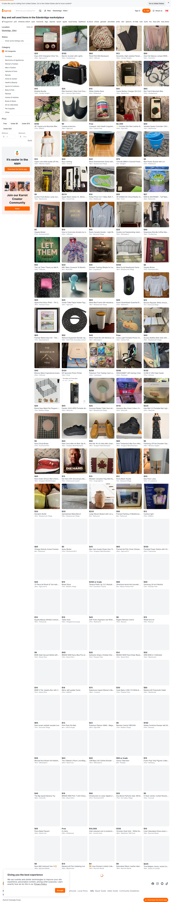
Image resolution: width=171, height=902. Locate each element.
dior (122, 22)
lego (46, 22)
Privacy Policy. (40, 884)
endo (118, 22)
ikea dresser (166, 22)
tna (150, 22)
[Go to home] (6, 10)
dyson (59, 22)
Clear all (30, 27)
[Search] (40, 10)
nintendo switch (24, 22)
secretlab (111, 22)
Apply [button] (30, 140)
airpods (52, 22)
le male (135, 22)
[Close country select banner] (168, 2)
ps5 (15, 22)
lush (141, 22)
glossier (103, 22)
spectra (128, 22)
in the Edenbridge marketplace (46, 17)
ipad (33, 22)
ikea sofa (156, 22)
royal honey (72, 22)
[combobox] (26, 11)
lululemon (82, 22)
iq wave (90, 22)
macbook (39, 22)
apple (65, 22)
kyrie (146, 22)
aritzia (96, 22)
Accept (60, 890)
